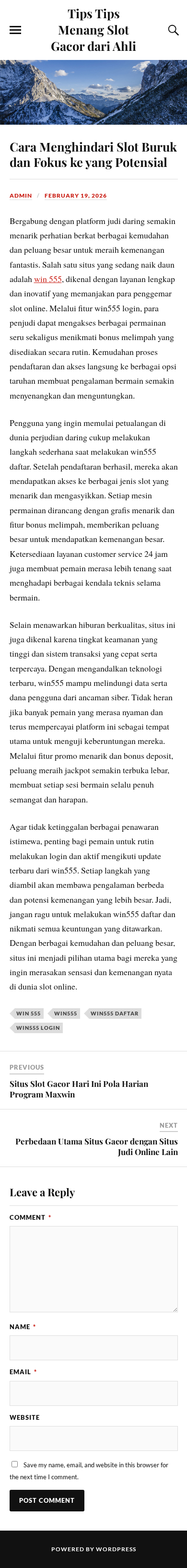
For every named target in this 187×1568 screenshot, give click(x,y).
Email (23, 1372)
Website (25, 1417)
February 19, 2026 (76, 195)
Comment (30, 1217)
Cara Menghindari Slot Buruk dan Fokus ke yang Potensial (93, 154)
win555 (65, 1013)
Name (23, 1327)
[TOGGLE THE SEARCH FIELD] (172, 30)
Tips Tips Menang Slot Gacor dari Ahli (93, 29)
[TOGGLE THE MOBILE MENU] (15, 30)
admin (21, 195)
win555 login (38, 1028)
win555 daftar (115, 1013)
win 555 (48, 278)
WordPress (116, 1549)
